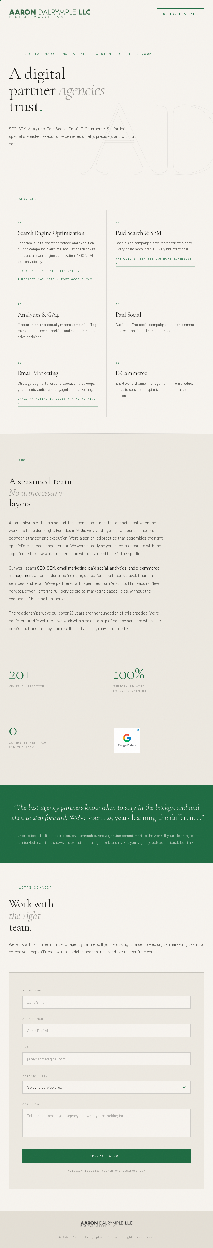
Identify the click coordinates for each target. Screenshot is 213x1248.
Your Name (31, 990)
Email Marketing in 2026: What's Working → (57, 401)
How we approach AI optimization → (51, 271)
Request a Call (106, 1156)
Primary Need (34, 1075)
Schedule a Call (180, 14)
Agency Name (33, 1019)
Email (27, 1047)
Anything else (36, 1104)
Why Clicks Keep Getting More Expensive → (154, 261)
